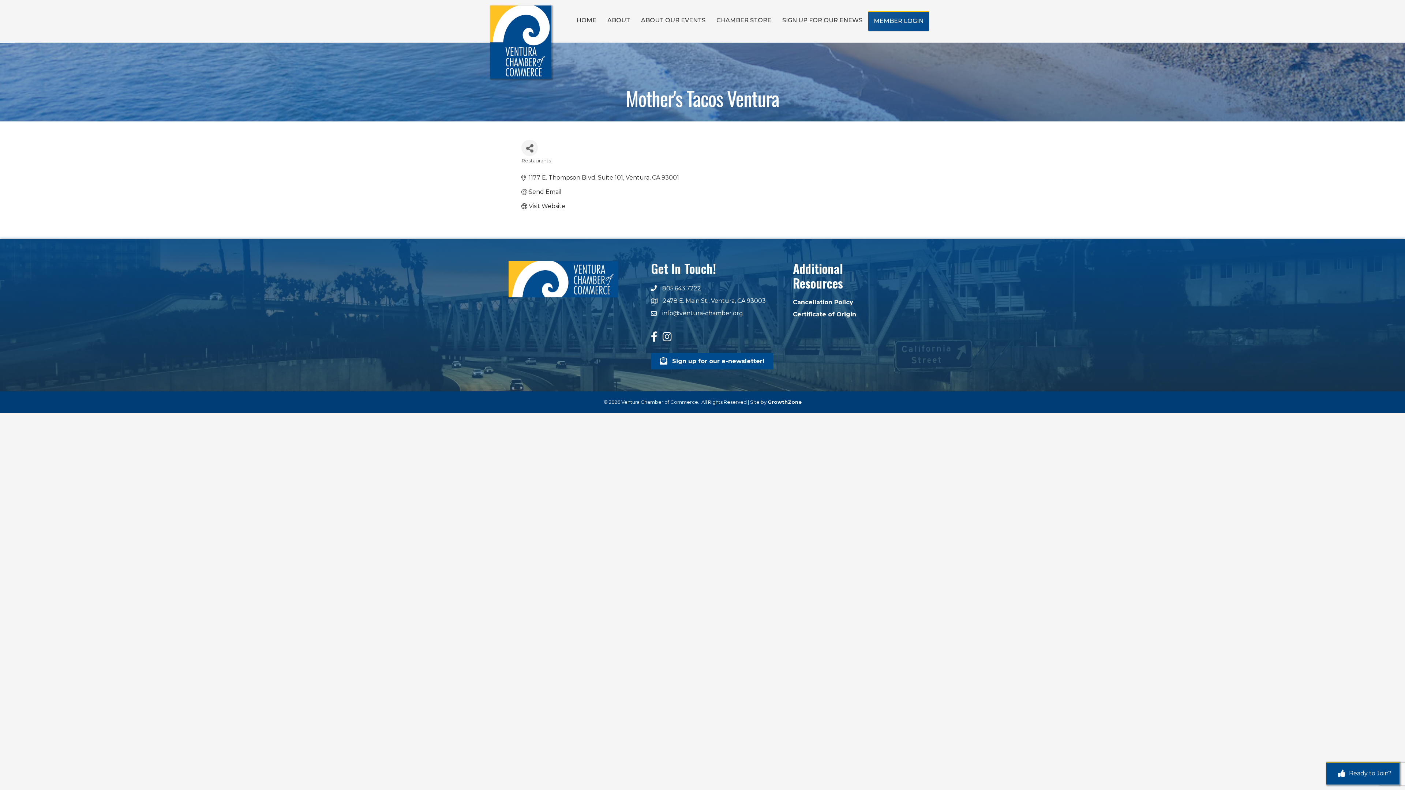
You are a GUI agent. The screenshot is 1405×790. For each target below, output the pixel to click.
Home (586, 20)
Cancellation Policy (823, 302)
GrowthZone (785, 402)
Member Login (898, 21)
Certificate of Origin (824, 314)
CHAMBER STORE (743, 20)
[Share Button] (529, 148)
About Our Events (673, 20)
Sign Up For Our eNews (822, 20)
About (618, 20)
